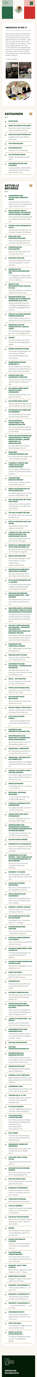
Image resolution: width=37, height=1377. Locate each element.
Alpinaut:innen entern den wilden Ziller (20, 962)
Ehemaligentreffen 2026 (19, 349)
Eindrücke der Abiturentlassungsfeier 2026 (19, 271)
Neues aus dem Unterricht (20, 134)
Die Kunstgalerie (16, 143)
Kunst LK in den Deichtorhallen (15, 1333)
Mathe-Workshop (16, 783)
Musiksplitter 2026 (16, 258)
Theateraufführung (17, 1199)
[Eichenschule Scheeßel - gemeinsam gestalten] (6, 3)
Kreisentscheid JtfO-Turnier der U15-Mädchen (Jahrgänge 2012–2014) (19, 299)
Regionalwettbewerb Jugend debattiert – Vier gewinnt (19, 595)
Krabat (12, 337)
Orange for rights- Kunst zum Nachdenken (20, 771)
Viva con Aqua (15, 1323)
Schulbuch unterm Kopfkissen (17, 884)
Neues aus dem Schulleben (20, 125)
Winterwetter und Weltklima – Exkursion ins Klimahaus (20, 666)
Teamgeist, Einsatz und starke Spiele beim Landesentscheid (18, 465)
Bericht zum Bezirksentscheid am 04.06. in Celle (20, 286)
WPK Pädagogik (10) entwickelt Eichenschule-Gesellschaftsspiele (19, 738)
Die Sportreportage (17, 154)
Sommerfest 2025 (16, 1086)
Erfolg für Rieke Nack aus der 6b (20, 522)
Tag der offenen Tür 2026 (19, 512)
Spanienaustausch (16, 1312)
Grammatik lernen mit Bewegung (18, 1145)
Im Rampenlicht (15, 148)
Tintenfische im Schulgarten (15, 248)
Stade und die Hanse (17, 1276)
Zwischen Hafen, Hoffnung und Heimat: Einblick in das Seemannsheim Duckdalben (20, 610)
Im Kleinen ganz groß (18, 401)
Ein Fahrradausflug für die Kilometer (19, 917)
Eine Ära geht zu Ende (18, 655)
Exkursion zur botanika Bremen (19, 1169)
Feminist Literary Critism (19, 907)
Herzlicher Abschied (17, 556)
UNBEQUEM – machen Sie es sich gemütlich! (19, 758)
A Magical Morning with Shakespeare (19, 804)
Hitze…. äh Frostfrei (17, 679)
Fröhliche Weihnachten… (19, 688)
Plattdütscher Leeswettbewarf (16, 1253)
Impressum (10, 1370)
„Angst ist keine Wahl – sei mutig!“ (20, 1019)
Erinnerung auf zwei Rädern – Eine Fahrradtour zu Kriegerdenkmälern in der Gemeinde (20, 858)
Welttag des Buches (17, 1179)
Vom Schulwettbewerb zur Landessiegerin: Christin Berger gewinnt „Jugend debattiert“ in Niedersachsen (20, 439)
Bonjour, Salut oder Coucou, (17, 1266)
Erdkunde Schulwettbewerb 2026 (18, 453)
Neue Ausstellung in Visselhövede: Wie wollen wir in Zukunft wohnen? (20, 212)
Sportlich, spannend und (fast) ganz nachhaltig (19, 546)
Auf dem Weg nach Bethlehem (16, 698)
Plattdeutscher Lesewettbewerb (16, 1116)
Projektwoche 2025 (17, 1066)
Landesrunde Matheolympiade (16, 479)
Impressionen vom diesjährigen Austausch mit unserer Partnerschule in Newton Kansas (20, 828)
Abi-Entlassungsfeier (18, 1042)
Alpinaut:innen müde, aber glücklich (20, 949)
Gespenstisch (14, 981)
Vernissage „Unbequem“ (19, 748)
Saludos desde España (18, 839)
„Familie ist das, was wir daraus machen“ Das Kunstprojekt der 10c (19, 534)
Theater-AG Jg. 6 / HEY (17, 1095)
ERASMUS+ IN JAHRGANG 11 (19, 1303)
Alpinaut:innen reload (19, 992)
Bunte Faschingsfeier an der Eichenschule (19, 490)
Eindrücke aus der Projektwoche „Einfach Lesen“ (19, 327)
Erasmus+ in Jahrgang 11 (19, 1285)
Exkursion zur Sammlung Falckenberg (20, 411)
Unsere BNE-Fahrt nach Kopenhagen (18, 815)
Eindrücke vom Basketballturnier (17, 645)
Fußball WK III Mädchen (19, 1075)
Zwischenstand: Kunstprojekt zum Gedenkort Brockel (17, 423)
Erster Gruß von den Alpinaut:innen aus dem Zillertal (19, 1005)
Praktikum (13, 121)
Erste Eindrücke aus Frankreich (17, 895)
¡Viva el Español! (16, 1206)
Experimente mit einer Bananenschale (18, 1030)
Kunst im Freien (15, 972)
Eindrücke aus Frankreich (20, 844)
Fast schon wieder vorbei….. (16, 717)
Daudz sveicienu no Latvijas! (17, 1240)
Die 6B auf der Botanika (19, 1217)
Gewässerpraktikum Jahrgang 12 (17, 363)
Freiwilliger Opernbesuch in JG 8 (20, 226)
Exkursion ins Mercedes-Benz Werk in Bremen (19, 570)
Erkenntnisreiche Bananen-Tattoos (16, 1054)
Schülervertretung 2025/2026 (17, 928)
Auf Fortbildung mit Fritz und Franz (20, 500)
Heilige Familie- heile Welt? (20, 707)
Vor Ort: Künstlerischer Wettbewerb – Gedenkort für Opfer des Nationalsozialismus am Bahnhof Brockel (19, 629)
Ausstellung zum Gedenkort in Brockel (18, 376)
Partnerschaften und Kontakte (18, 164)
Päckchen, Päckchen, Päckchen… (17, 793)
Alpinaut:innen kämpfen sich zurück (19, 938)
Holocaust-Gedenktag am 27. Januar (20, 581)
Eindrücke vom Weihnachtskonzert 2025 (19, 730)
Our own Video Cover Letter (18, 1158)
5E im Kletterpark (16, 1106)
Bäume (11, 1228)
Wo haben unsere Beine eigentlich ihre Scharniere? (18, 390)
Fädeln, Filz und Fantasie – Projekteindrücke (20, 315)
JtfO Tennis (13, 1133)
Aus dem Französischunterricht (19, 1048)
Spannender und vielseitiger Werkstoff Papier (18, 197)
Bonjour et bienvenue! (18, 1188)
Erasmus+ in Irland (17, 872)
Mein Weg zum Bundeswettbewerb (17, 237)
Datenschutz (12, 1373)
